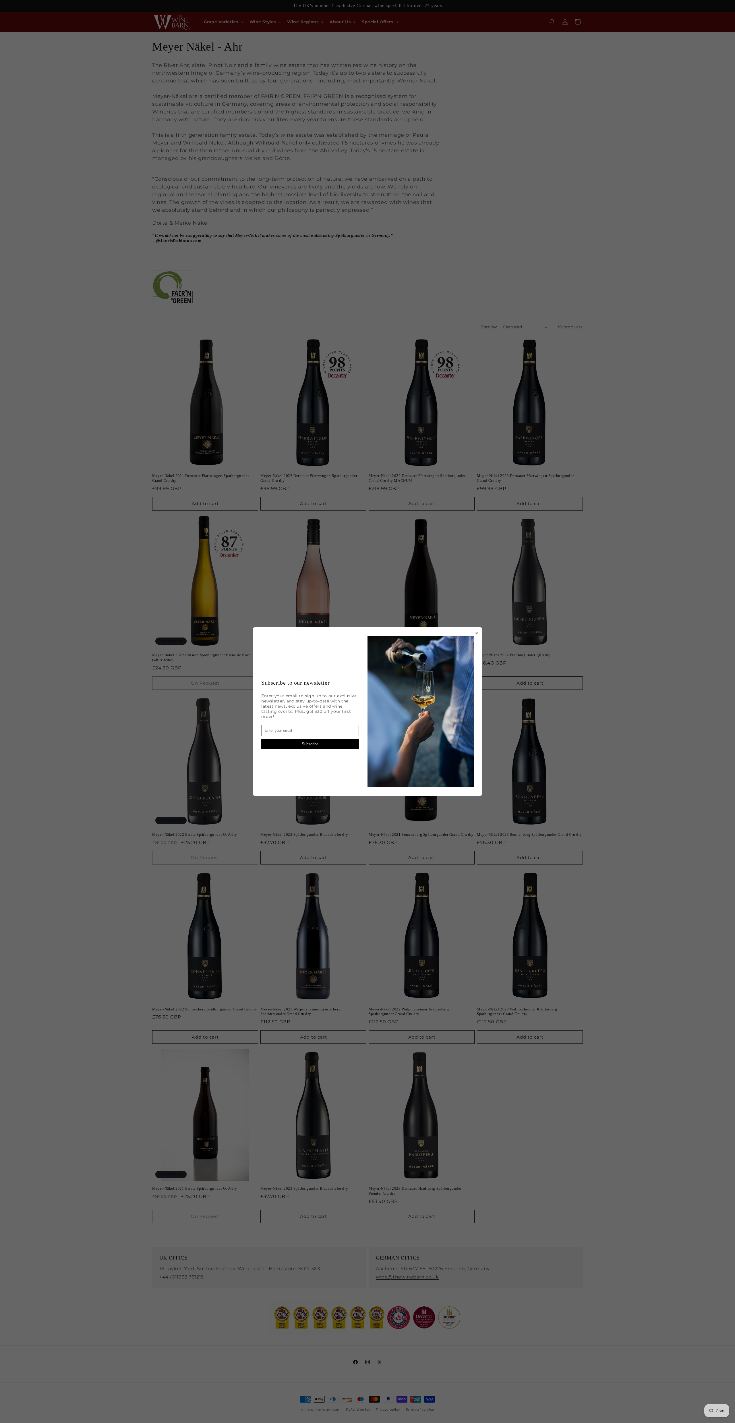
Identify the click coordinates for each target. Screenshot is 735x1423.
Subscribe (310, 744)
